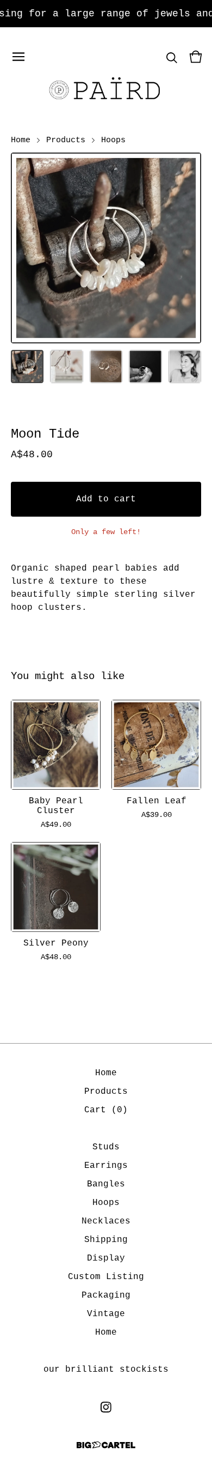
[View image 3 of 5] (106, 366)
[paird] (106, 89)
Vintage (106, 1314)
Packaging (106, 1295)
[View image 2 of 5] (66, 366)
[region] (106, 13)
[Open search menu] (172, 56)
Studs (106, 1147)
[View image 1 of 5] (27, 366)
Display (106, 1258)
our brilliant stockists (106, 1369)
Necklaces (106, 1221)
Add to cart (106, 499)
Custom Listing (106, 1277)
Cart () (106, 1110)
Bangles (106, 1184)
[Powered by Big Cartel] (106, 1445)
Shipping (106, 1240)
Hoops (113, 140)
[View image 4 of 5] (145, 366)
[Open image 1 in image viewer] (106, 248)
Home (20, 140)
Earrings (106, 1166)
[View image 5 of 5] (185, 366)
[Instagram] (106, 1407)
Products (65, 140)
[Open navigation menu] (18, 56)
